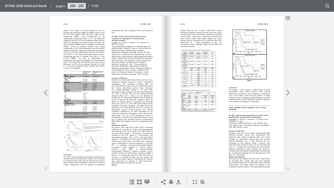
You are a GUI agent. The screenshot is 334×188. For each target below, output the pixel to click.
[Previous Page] (45, 93)
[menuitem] (327, 6)
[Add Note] (288, 19)
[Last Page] (287, 169)
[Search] (327, 6)
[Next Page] (288, 93)
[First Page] (46, 169)
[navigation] (76, 6)
